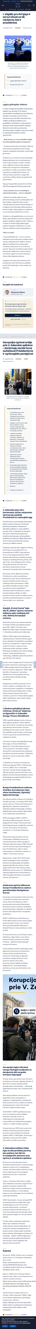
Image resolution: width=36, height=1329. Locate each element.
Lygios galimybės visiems (18, 81)
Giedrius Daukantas (8, 361)
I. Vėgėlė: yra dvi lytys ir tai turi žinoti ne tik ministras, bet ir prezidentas (16, 18)
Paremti (17, 315)
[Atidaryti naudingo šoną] (35, 664)
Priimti (5, 1326)
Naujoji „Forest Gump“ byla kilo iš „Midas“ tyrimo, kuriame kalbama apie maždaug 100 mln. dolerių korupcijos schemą (18, 427)
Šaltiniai (12, 486)
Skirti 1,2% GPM (18, 319)
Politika (17, 27)
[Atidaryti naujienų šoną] (1, 664)
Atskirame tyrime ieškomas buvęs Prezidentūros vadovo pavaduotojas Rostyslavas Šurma (18, 458)
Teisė (26, 359)
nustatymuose (26, 1323)
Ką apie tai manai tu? (16, 84)
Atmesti (13, 1326)
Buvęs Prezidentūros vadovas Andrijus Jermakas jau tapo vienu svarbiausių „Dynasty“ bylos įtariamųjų (18, 448)
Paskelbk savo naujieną (26, 1)
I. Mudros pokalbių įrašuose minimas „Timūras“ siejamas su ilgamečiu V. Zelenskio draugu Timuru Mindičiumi (18, 437)
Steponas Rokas (27, 28)
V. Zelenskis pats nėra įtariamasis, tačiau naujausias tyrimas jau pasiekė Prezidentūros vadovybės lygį (17, 416)
